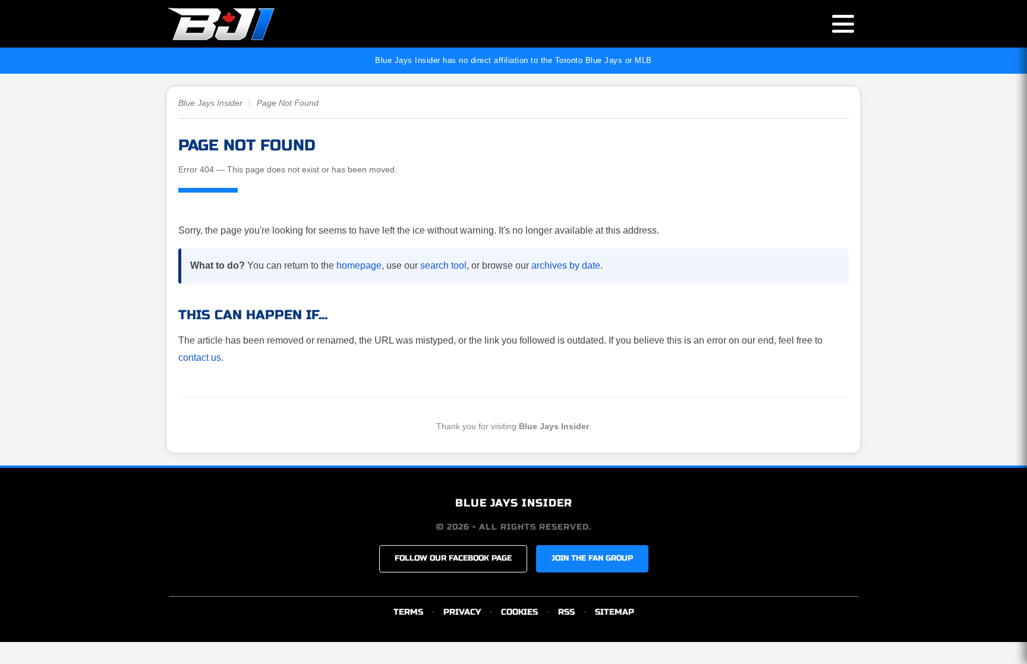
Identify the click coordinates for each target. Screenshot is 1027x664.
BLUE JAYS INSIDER (513, 502)
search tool (443, 265)
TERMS (408, 612)
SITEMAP (614, 612)
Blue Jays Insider (210, 103)
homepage (359, 265)
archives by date (565, 265)
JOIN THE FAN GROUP (592, 558)
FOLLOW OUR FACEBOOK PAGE (453, 558)
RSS (566, 612)
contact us (199, 358)
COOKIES (519, 612)
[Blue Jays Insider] (233, 24)
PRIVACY (462, 612)
